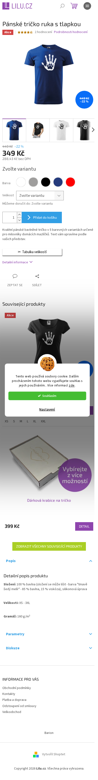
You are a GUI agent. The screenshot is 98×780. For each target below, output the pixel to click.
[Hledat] (62, 6)
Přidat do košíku (45, 217)
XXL (43, 421)
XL (34, 421)
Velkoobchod (11, 712)
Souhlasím (49, 395)
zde (72, 385)
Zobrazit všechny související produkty (49, 546)
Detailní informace (15, 262)
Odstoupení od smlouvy (19, 706)
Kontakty (8, 694)
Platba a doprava (14, 700)
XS (6, 421)
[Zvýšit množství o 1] (19, 214)
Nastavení (47, 409)
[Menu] (87, 6)
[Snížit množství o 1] (19, 220)
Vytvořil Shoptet (53, 754)
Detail (84, 526)
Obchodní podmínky (16, 688)
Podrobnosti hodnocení (71, 32)
